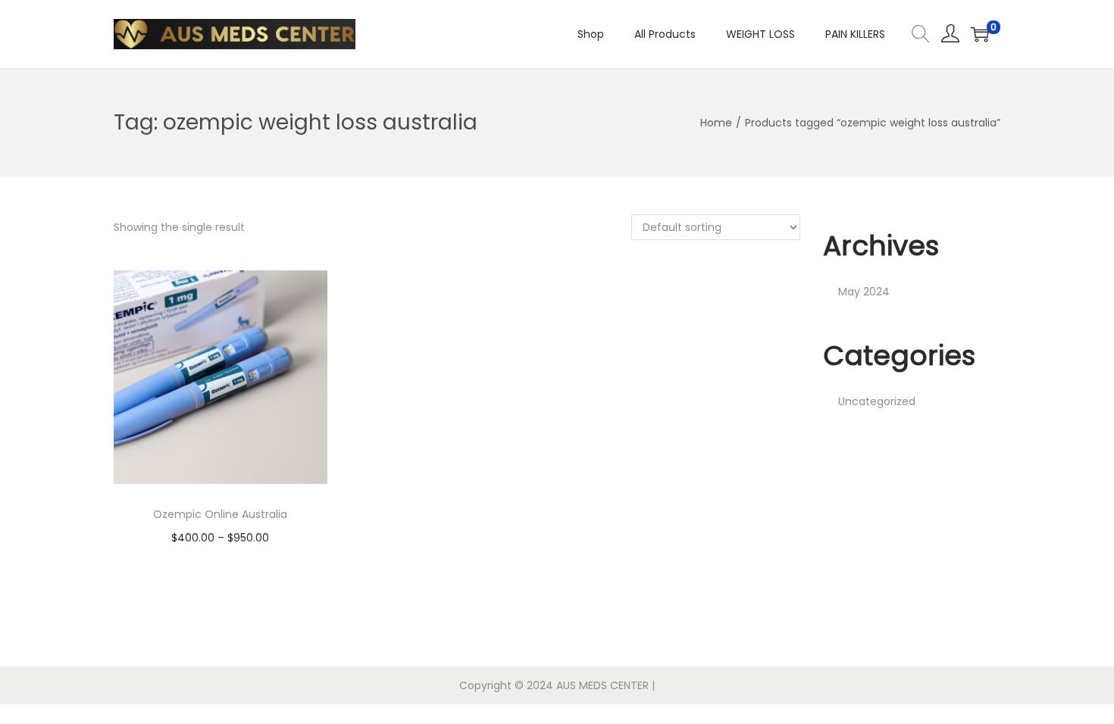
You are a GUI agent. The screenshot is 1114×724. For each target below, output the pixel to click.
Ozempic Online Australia (220, 514)
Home (716, 122)
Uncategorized (876, 401)
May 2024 (864, 291)
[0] (980, 34)
